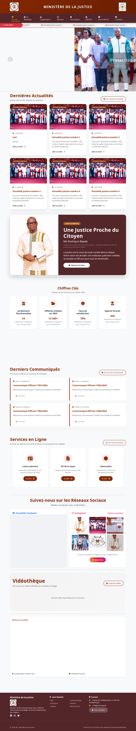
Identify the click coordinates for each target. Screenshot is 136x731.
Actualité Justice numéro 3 (77, 25)
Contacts (118, 19)
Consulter (21, 396)
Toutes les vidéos (115, 583)
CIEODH (89, 19)
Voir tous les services (115, 443)
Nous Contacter (99, 710)
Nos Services (68, 74)
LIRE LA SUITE (18, 147)
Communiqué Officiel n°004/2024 (89, 411)
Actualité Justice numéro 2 (45, 25)
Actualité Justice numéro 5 (106, 191)
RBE (52, 700)
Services (60, 19)
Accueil (14, 19)
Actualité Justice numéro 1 (109, 25)
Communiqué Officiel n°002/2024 (89, 385)
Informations (103, 19)
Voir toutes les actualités (114, 99)
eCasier (53, 706)
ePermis (73, 703)
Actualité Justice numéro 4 (66, 191)
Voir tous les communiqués (113, 372)
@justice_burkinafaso (115, 513)
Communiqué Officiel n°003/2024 (30, 411)
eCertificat (54, 703)
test (15, 137)
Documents (75, 19)
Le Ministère (28, 18)
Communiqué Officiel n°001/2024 (30, 385)
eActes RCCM (75, 706)
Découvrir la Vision (78, 265)
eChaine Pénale (75, 700)
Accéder (29, 479)
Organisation (45, 19)
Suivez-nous (98, 560)
